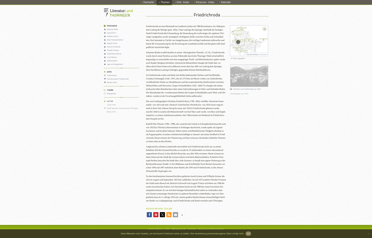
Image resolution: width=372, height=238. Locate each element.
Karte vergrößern (239, 58)
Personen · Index (205, 2)
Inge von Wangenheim (115, 64)
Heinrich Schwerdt (113, 46)
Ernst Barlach (112, 57)
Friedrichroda (111, 75)
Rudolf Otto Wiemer (114, 53)
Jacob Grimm (111, 32)
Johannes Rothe (112, 29)
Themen (165, 2)
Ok (248, 233)
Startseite (148, 2)
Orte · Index (183, 2)
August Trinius (112, 43)
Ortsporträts (111, 93)
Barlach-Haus (112, 82)
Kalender (226, 2)
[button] (149, 214)
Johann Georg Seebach (115, 39)
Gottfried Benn (112, 60)
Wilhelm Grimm (112, 36)
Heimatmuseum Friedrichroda (118, 78)
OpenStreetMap (252, 54)
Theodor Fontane (113, 50)
